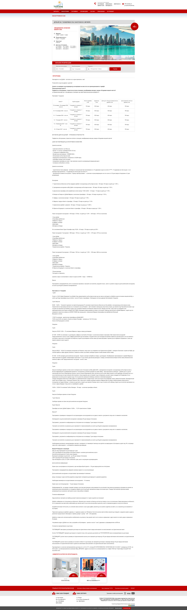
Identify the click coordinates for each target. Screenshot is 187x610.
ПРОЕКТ (133, 588)
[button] (133, 38)
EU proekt (110, 11)
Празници (101, 11)
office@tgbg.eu (128, 3)
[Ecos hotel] (65, 570)
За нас (92, 11)
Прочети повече (118, 608)
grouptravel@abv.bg (129, 5)
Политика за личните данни (121, 588)
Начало (56, 11)
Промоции (84, 11)
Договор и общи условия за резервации (87, 588)
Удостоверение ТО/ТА (107, 588)
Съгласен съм (126, 608)
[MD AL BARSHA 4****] (93, 570)
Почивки (74, 11)
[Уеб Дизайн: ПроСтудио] (131, 605)
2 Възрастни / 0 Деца (95, 69)
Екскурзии (65, 11)
